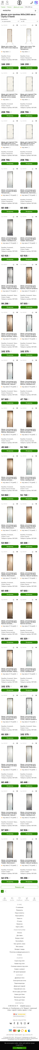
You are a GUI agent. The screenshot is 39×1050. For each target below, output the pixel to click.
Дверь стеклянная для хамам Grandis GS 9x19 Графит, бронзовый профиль (9, 861)
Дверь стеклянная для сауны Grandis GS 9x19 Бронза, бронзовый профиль (9, 431)
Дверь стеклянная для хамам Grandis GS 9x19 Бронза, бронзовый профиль (9, 574)
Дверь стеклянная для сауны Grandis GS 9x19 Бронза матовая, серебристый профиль (28, 431)
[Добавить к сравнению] (13, 25)
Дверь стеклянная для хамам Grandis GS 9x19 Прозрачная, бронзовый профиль (28, 766)
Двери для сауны (18, 7)
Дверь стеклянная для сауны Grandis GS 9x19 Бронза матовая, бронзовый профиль (9, 478)
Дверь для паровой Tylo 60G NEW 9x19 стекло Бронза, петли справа (9, 96)
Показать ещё (19, 887)
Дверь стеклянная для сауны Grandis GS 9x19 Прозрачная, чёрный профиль (9, 383)
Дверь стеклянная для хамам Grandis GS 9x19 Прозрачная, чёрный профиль (9, 814)
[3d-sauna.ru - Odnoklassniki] (17, 1023)
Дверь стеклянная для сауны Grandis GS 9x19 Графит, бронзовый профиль (28, 239)
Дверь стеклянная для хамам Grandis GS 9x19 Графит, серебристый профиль (28, 814)
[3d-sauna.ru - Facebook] (14, 1023)
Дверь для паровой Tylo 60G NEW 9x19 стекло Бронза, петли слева (28, 96)
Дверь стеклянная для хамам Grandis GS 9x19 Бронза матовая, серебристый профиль (9, 622)
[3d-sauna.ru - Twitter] (28, 1023)
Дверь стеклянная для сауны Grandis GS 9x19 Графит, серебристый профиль (9, 239)
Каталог (9, 7)
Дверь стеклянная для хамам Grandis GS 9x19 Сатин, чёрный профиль (28, 718)
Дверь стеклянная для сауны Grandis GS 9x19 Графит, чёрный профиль (10, 287)
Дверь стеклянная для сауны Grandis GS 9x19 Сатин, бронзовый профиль (9, 526)
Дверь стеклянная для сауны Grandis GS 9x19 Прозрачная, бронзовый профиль (28, 191)
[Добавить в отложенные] (17, 25)
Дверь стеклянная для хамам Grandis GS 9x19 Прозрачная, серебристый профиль (9, 766)
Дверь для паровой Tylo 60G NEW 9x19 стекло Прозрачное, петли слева (9, 143)
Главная (3, 7)
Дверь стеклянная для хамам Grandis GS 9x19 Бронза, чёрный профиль (29, 574)
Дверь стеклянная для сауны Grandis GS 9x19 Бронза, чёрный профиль (29, 287)
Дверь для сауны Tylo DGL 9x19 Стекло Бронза (9, 47)
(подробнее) (19, 1045)
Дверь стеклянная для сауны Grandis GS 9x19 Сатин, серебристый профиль (28, 478)
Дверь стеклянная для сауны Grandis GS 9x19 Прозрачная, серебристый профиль (9, 191)
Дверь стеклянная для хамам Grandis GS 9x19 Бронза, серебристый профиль (28, 526)
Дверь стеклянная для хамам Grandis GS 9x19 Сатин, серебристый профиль (28, 670)
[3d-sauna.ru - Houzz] (21, 1023)
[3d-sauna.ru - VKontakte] (10, 1023)
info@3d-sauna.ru (25, 1006)
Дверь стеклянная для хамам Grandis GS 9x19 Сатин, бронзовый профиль (9, 718)
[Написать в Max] (36, 2)
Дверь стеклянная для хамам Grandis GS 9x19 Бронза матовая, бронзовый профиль (28, 622)
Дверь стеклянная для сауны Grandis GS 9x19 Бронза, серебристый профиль (28, 383)
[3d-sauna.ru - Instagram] (24, 1023)
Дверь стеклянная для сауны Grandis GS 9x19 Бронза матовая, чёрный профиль (9, 335)
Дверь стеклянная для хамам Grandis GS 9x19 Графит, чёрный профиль (29, 861)
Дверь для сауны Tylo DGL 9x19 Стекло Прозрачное (27, 48)
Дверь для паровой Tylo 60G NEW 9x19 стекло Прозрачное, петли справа (28, 143)
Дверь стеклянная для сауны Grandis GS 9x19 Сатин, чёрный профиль (28, 335)
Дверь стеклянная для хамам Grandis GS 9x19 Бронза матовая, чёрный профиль (9, 670)
